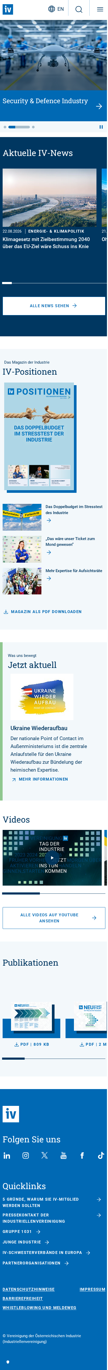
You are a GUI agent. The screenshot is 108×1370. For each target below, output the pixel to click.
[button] (5, 127)
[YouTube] (63, 1155)
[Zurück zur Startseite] (8, 9)
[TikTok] (101, 1155)
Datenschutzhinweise (29, 1289)
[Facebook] (82, 1155)
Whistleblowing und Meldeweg (39, 1308)
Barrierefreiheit (23, 1299)
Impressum (92, 1289)
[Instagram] (25, 1155)
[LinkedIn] (7, 1155)
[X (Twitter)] (44, 1155)
